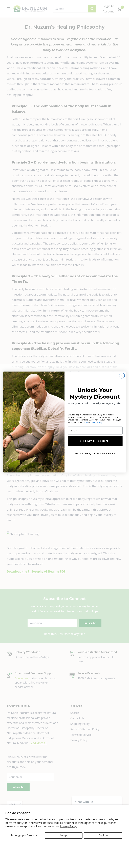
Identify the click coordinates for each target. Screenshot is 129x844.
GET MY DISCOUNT (95, 441)
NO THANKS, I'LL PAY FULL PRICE (95, 453)
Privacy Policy (68, 826)
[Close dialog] (122, 375)
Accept (63, 835)
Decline (103, 835)
